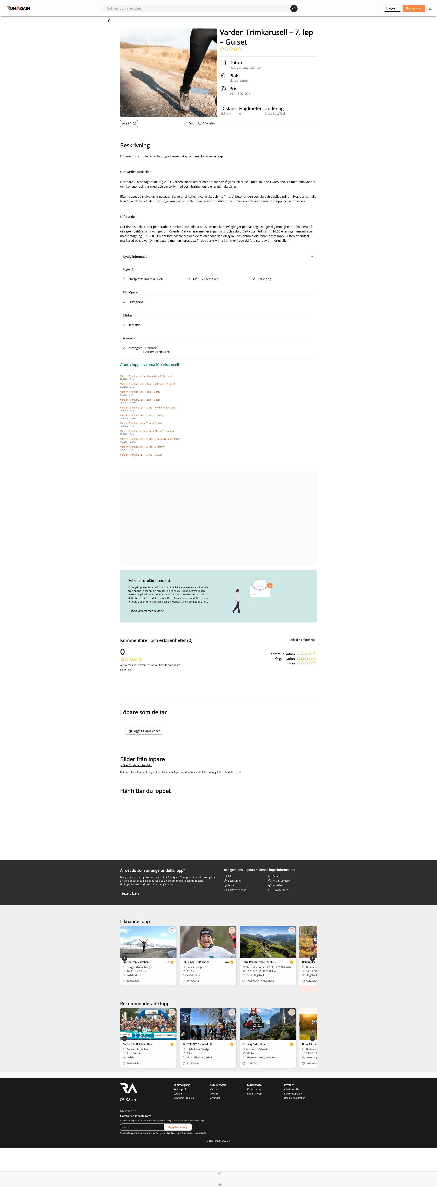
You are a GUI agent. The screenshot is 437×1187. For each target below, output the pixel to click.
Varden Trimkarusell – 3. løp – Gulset (141, 423)
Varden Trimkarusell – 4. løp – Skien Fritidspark (147, 431)
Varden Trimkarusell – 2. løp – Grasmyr (142, 415)
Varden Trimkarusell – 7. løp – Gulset (141, 454)
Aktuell (214, 1093)
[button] (218, 256)
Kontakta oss (254, 1089)
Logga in (392, 8)
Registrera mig (177, 1127)
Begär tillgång (130, 893)
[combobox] (198, 8)
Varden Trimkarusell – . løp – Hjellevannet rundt (147, 384)
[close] (219, 1173)
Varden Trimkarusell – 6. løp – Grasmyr (142, 446)
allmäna (187, 1133)
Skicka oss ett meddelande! (147, 611)
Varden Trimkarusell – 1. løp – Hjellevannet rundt (148, 407)
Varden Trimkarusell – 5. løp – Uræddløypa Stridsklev (150, 439)
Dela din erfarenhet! (302, 640)
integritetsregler (173, 1133)
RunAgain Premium (183, 1097)
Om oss (214, 1089)
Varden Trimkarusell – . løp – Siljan (140, 391)
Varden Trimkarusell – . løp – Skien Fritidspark (146, 376)
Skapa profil (413, 8)
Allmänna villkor (292, 1089)
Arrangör (215, 1097)
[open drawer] (430, 8)
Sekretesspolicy (293, 1093)
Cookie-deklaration (294, 1097)
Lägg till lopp (254, 1093)
